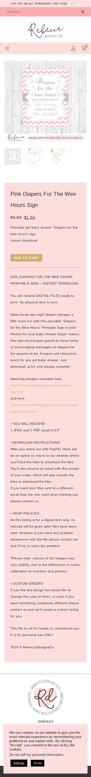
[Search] (82, 11)
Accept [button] (38, 763)
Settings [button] (18, 763)
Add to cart (26, 258)
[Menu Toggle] (7, 48)
